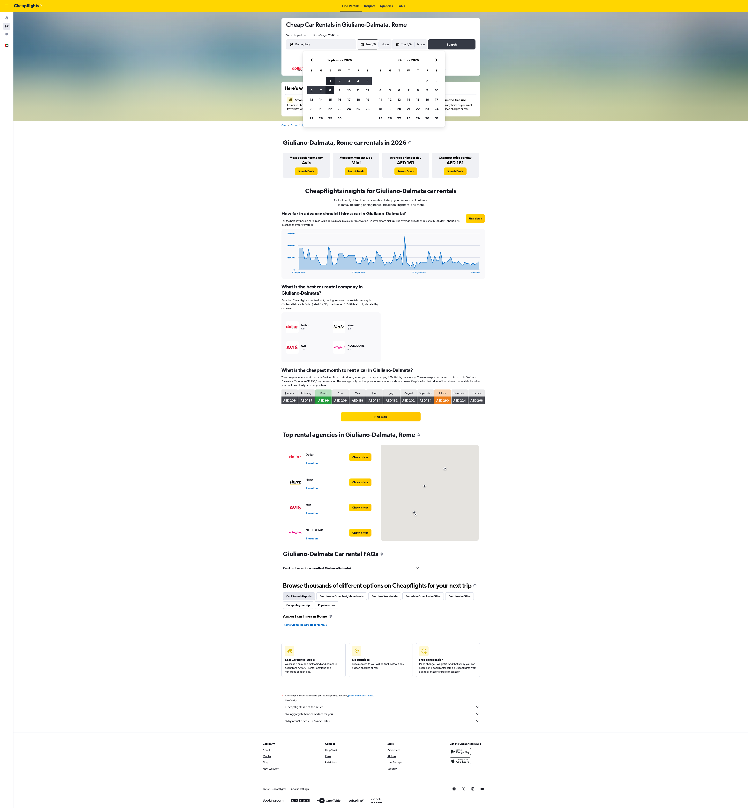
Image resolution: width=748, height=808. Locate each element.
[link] (306, 171)
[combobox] (296, 35)
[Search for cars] (7, 26)
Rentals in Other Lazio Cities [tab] (423, 596)
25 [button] (358, 109)
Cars (283, 125)
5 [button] (368, 81)
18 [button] (358, 99)
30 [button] (339, 118)
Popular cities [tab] (326, 605)
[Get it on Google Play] (460, 751)
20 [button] (311, 109)
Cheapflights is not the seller (304, 707)
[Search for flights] (7, 18)
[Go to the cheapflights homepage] (28, 6)
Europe (294, 125)
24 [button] (349, 109)
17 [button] (349, 99)
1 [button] (330, 81)
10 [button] (349, 90)
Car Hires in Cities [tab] (459, 596)
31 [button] (436, 118)
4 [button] (358, 81)
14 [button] (321, 99)
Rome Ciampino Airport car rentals (305, 624)
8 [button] (330, 90)
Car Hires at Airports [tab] (298, 596)
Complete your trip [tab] (298, 605)
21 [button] (321, 109)
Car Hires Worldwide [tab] (385, 596)
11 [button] (358, 90)
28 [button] (321, 118)
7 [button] (321, 90)
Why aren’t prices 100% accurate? (307, 721)
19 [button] (367, 99)
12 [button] (367, 90)
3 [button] (349, 81)
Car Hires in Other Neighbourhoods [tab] (341, 596)
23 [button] (339, 109)
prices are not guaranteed (360, 695)
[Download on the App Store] (460, 760)
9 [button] (339, 90)
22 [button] (330, 109)
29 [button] (330, 118)
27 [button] (311, 118)
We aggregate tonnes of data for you (309, 714)
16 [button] (339, 99)
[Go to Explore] (7, 34)
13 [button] (311, 99)
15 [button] (330, 99)
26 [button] (368, 109)
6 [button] (311, 90)
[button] (6, 6)
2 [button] (339, 81)
